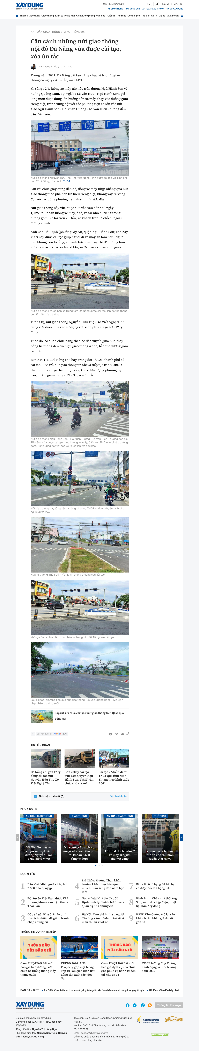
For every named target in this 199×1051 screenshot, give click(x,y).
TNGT (67, 181)
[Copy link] (127, 734)
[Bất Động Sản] (148, 1020)
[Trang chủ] (17, 16)
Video (162, 15)
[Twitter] (116, 734)
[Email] (122, 734)
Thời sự (24, 15)
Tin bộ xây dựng (174, 9)
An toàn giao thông (153, 9)
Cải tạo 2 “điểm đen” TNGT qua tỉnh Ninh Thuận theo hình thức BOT (114, 777)
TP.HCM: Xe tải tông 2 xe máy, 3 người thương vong (120, 855)
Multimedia (173, 15)
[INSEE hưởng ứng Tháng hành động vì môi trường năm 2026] (160, 947)
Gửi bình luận (118, 796)
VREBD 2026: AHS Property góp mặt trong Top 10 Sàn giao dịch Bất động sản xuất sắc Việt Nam (78, 970)
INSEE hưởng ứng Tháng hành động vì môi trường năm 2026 (159, 967)
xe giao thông (115, 9)
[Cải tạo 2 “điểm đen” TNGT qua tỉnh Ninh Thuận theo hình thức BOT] (114, 758)
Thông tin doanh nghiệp (38, 931)
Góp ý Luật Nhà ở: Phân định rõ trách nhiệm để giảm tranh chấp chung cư (48, 918)
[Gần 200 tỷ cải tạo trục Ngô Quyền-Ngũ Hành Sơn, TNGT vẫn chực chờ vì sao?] (80, 758)
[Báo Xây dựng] (30, 6)
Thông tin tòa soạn (169, 1005)
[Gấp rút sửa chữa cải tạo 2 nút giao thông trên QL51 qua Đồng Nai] (42, 716)
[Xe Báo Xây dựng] (173, 1019)
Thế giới (145, 15)
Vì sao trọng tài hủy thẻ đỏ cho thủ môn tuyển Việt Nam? (160, 855)
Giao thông (48, 15)
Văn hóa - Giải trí (105, 15)
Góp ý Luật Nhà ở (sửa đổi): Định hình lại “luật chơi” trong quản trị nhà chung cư (103, 902)
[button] (95, 865)
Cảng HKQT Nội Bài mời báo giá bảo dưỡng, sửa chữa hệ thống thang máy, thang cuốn (38, 969)
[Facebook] (110, 734)
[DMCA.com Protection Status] (160, 1034)
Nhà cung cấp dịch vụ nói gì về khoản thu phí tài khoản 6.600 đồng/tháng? (79, 853)
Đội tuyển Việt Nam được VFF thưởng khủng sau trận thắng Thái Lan (48, 902)
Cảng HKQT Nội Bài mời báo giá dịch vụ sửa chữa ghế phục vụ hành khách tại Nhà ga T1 (118, 969)
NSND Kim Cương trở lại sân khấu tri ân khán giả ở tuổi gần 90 (155, 918)
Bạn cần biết (29, 990)
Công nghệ (133, 15)
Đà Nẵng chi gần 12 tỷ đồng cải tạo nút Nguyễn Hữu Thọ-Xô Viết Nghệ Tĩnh (45, 777)
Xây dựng (34, 15)
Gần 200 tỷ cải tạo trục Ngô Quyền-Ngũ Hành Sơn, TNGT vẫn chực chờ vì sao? (79, 777)
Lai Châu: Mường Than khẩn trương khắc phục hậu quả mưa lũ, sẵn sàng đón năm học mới (103, 886)
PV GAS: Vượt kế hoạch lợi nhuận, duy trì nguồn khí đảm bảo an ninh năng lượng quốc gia (94, 990)
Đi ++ (154, 15)
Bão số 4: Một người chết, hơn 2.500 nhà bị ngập (48, 886)
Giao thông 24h (75, 32)
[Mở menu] (181, 15)
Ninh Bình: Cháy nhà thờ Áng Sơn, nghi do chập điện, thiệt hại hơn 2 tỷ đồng (156, 902)
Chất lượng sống (85, 15)
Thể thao (121, 15)
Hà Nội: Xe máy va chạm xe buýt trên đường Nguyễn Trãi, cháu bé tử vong (39, 853)
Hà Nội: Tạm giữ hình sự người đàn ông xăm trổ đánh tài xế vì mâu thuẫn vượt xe (103, 918)
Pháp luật (69, 15)
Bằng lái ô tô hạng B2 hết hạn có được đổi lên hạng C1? (156, 886)
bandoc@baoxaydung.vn (94, 1032)
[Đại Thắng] (33, 67)
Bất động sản (133, 9)
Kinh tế (59, 15)
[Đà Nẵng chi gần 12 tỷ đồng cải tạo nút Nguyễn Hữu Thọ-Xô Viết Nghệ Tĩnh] (46, 758)
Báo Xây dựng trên (45, 734)
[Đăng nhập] (157, 4)
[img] (80, 148)
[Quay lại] (33, 734)
